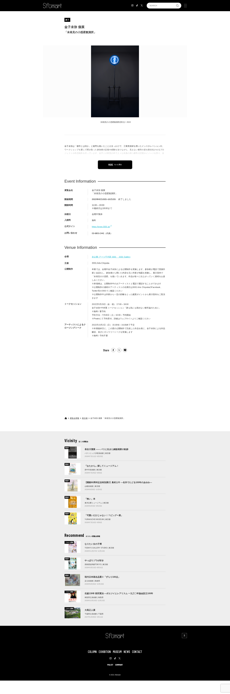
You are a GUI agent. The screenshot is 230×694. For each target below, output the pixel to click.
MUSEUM (117, 652)
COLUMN (92, 652)
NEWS (127, 652)
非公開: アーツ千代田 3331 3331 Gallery (111, 257)
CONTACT (137, 652)
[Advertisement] (115, 382)
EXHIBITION (105, 652)
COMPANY (119, 664)
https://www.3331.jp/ (101, 227)
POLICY (110, 664)
